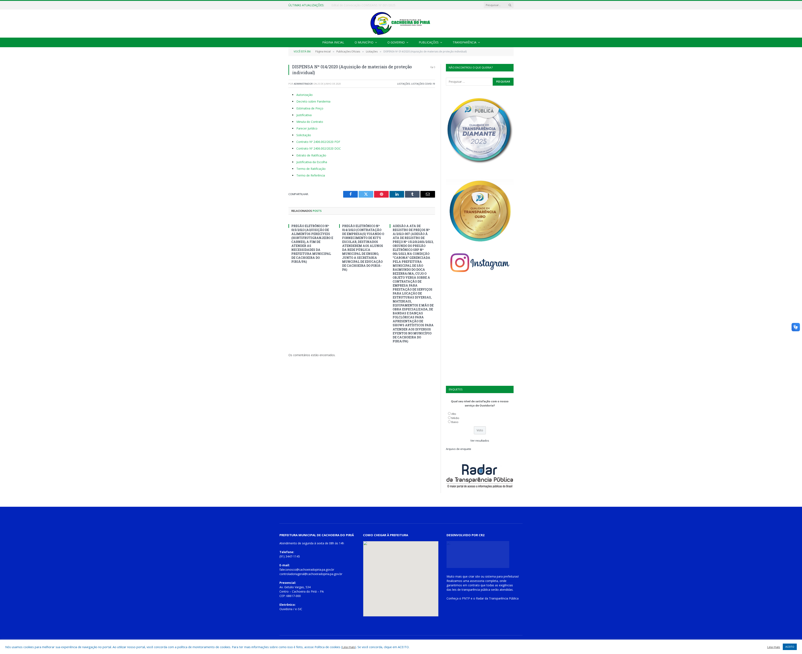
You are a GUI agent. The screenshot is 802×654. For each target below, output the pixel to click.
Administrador (303, 83)
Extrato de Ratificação (311, 155)
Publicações (429, 42)
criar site (474, 576)
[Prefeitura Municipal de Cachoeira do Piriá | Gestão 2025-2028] (401, 23)
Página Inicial (333, 42)
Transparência (464, 42)
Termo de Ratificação (311, 169)
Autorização (304, 95)
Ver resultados (479, 440)
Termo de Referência (310, 175)
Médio (455, 418)
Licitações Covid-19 (423, 83)
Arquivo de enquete (458, 449)
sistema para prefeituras (501, 576)
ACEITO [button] (789, 647)
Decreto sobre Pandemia (313, 101)
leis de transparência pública (471, 590)
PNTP (466, 598)
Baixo (454, 422)
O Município (364, 42)
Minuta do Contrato (309, 122)
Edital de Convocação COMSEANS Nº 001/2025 (363, 5)
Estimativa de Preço (309, 108)
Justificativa (304, 115)
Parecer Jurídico (306, 128)
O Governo (396, 42)
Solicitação (303, 135)
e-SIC (298, 609)
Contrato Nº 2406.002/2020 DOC (318, 148)
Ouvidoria (285, 609)
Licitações (403, 83)
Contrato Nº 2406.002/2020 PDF (318, 142)
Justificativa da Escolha (311, 162)
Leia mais (348, 647)
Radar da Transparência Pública (497, 598)
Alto (453, 414)
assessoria (477, 581)
